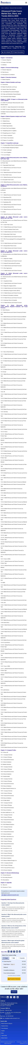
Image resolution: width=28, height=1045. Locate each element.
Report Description (18, 52)
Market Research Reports (6, 1023)
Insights (3, 1030)
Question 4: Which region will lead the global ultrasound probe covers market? (12, 941)
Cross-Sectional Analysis (9, 973)
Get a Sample (7, 52)
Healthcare (7, 8)
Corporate (22, 958)
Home (2, 8)
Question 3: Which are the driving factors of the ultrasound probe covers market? (13, 926)
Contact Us (14, 991)
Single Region (7, 964)
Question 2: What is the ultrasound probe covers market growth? (13, 915)
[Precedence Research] (6, 2)
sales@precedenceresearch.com (10, 895)
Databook (6, 967)
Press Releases (4, 1028)
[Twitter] (11, 951)
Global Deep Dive (7, 961)
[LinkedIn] (8, 951)
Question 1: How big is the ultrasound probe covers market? (12, 904)
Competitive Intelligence (9, 970)
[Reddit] (19, 951)
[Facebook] (14, 951)
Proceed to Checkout (14, 979)
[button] (26, 3)
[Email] (17, 951)
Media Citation (4, 1037)
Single (6, 958)
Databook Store (4, 1025)
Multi (13, 958)
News (2, 1033)
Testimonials (4, 1035)
